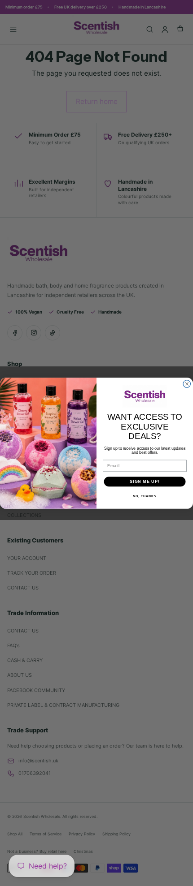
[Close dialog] (187, 383)
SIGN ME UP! (145, 481)
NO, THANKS (144, 496)
